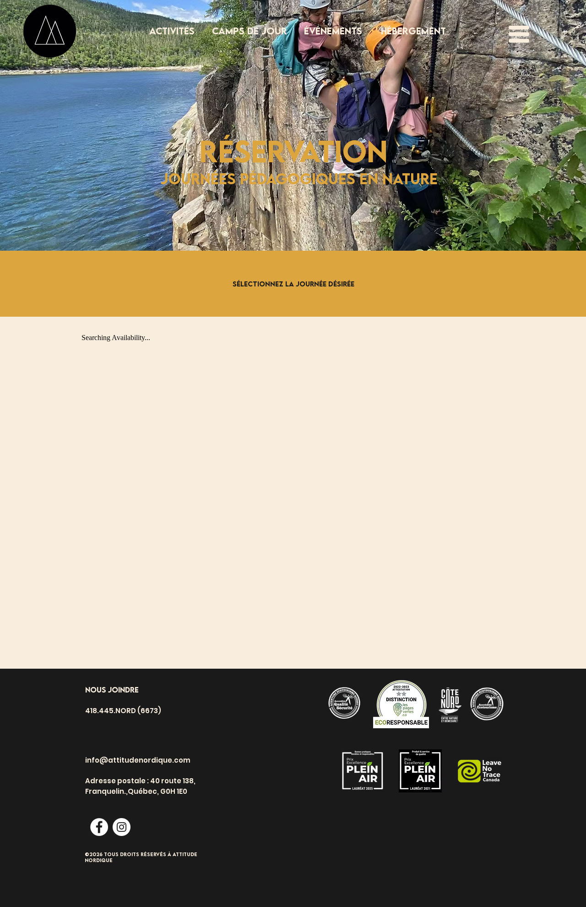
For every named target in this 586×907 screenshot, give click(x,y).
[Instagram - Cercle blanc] (121, 827)
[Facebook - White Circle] (99, 827)
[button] (519, 34)
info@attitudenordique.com (137, 760)
